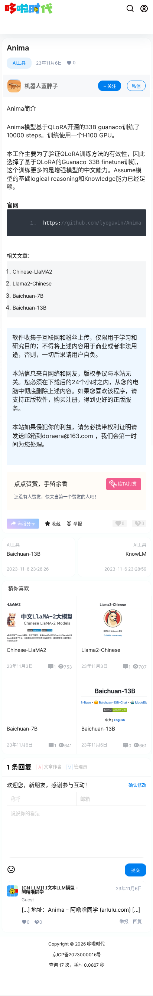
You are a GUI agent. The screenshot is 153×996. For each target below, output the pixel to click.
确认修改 (137, 785)
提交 (135, 870)
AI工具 (19, 63)
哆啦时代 (95, 944)
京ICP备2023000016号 (76, 954)
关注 (111, 86)
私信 (136, 86)
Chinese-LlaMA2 (32, 271)
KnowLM (136, 554)
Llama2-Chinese (32, 283)
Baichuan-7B (28, 296)
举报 (124, 921)
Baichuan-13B (29, 307)
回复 (137, 921)
